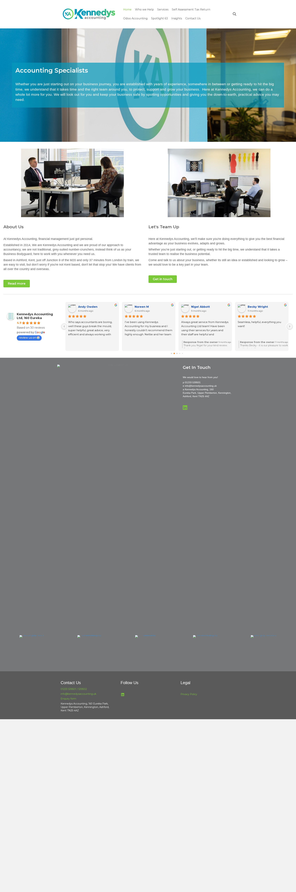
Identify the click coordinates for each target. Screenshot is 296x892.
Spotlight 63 (159, 18)
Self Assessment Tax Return (191, 9)
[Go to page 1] (174, 353)
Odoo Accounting (135, 18)
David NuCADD (145, 306)
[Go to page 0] (171, 353)
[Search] (233, 14)
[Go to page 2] (177, 353)
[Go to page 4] (182, 353)
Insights (176, 18)
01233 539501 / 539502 (74, 689)
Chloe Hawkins (89, 306)
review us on (27, 337)
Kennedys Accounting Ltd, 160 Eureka (35, 316)
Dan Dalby (255, 306)
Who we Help (144, 9)
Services (162, 9)
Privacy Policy (189, 694)
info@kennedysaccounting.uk (201, 385)
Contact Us (192, 18)
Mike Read (199, 306)
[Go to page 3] (179, 353)
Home (127, 9)
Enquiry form (68, 698)
